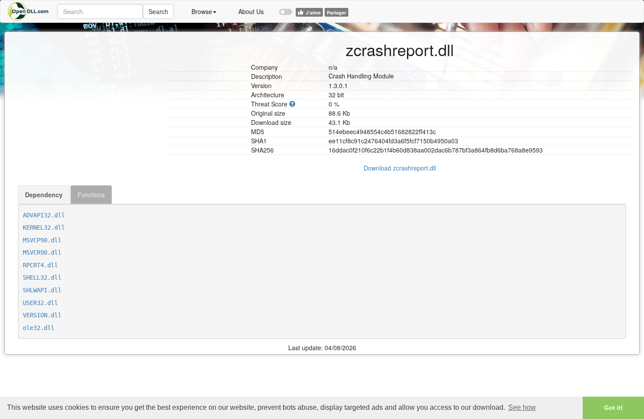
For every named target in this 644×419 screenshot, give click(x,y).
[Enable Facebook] (285, 8)
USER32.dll (40, 302)
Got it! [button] (613, 407)
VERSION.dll (42, 315)
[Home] (29, 11)
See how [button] (522, 407)
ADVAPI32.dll (44, 215)
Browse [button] (201, 11)
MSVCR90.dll (42, 252)
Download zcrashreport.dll (400, 167)
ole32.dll (38, 327)
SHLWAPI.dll (42, 290)
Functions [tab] (91, 194)
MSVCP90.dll (42, 240)
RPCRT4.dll (40, 265)
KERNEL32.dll (44, 227)
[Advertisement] (89, 87)
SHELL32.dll (42, 277)
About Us (251, 11)
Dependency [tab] (44, 194)
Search (158, 11)
